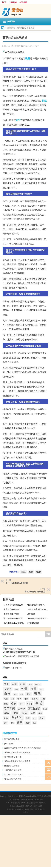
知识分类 (23, 2)
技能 (6, 704)
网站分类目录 (38, 796)
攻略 (13, 703)
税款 (44, 100)
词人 (34, 718)
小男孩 (25, 812)
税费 (27, 58)
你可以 (37, 684)
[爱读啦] (25, 11)
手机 (43, 698)
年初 (19, 698)
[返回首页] (48, 763)
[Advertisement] (25, 841)
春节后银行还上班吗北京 (35, 591)
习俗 (22, 684)
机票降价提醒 (33, 623)
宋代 (37, 693)
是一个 (21, 708)
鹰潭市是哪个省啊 (11, 613)
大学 (15, 694)
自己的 (17, 717)
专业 (6, 684)
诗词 (5, 723)
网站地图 (16, 799)
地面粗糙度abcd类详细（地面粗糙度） (15, 623)
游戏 (6, 713)
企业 (18, 120)
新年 (22, 703)
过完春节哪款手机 (11, 739)
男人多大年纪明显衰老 (13, 774)
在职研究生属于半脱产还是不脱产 (38, 618)
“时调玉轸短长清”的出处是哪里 (17, 752)
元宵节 (7, 689)
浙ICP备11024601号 (35, 799)
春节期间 (9, 708)
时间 (29, 703)
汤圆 (45, 708)
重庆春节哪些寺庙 (11, 609)
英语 (28, 718)
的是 (33, 713)
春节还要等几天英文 (12, 778)
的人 (24, 713)
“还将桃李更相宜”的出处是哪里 (17, 761)
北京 (41, 689)
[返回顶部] (48, 776)
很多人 (35, 698)
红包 (6, 718)
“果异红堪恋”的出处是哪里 (38, 609)
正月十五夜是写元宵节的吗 (16, 582)
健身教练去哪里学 (11, 765)
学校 (21, 694)
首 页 (4, 2)
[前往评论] (48, 770)
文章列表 (13, 2)
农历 (16, 689)
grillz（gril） (9, 743)
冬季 (33, 689)
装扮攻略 (31, 613)
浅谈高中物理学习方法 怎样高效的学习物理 (22, 748)
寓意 (6, 698)
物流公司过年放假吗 (35, 604)
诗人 (41, 718)
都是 (28, 722)
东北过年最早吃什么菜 (13, 618)
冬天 (24, 688)
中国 (14, 684)
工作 (12, 698)
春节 (39, 703)
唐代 (7, 693)
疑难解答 (24, 799)
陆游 (34, 723)
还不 (19, 722)
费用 (12, 723)
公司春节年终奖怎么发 (13, 604)
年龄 (26, 698)
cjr (9, 46)
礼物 (40, 713)
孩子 (28, 694)
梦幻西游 (34, 708)
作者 (30, 684)
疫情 (15, 713)
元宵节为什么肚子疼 (12, 770)
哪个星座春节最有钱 (12, 756)
